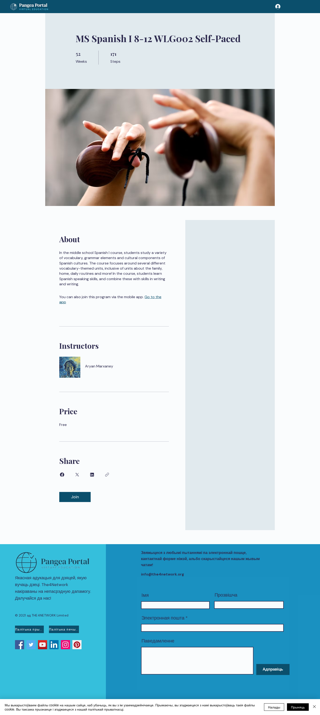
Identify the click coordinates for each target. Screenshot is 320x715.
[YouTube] (42, 644)
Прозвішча (226, 595)
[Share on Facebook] (62, 474)
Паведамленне (157, 640)
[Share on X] (77, 474)
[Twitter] (31, 644)
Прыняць (298, 707)
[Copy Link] (107, 474)
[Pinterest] (77, 644)
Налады (274, 707)
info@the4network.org (162, 574)
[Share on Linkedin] (92, 474)
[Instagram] (65, 644)
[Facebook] (19, 644)
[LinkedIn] (54, 644)
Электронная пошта (162, 618)
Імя (145, 595)
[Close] (314, 707)
